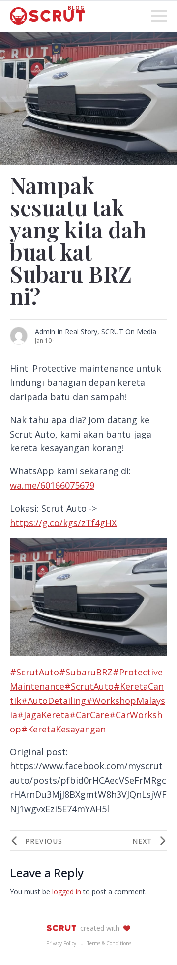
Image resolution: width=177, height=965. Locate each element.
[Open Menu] (159, 16)
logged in (66, 891)
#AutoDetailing (53, 700)
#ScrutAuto (34, 672)
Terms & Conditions (109, 943)
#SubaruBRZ (86, 672)
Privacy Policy (61, 943)
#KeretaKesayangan (63, 729)
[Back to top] (152, 940)
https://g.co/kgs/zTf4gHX (63, 522)
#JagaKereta (43, 715)
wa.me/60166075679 (52, 485)
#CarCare (89, 715)
